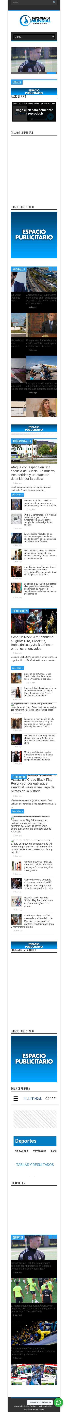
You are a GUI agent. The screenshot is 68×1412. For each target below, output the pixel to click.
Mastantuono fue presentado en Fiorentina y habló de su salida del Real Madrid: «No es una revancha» (33, 1307)
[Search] (54, 2)
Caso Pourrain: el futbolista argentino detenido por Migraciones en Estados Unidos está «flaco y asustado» (33, 59)
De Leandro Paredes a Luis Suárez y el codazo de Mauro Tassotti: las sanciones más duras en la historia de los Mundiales (33, 1286)
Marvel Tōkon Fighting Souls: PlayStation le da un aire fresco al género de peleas (38, 901)
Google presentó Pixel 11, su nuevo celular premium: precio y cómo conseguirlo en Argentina (38, 866)
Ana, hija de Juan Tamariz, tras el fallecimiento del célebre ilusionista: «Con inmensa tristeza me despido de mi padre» (40, 571)
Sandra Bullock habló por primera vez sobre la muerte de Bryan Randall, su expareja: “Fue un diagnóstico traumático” (40, 692)
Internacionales (22, 441)
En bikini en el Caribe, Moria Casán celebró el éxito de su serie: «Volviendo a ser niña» (38, 676)
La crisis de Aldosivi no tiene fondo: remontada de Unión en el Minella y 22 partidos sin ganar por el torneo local (31, 1266)
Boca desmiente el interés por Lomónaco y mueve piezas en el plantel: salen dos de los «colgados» (34, 1350)
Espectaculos (20, 611)
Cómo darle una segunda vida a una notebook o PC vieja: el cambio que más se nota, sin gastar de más (38, 883)
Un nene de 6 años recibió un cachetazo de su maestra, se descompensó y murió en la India (40, 503)
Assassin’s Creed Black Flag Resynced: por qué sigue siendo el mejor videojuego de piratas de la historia (32, 785)
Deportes (18, 1237)
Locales (17, 82)
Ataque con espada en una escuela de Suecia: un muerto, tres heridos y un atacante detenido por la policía (33, 472)
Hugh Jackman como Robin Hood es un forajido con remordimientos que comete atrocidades (33, 708)
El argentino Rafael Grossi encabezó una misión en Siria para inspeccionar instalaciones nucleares (33, 343)
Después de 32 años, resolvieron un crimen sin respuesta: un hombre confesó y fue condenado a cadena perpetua (40, 554)
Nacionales (19, 269)
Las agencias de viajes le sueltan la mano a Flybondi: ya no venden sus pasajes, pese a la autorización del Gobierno (33, 386)
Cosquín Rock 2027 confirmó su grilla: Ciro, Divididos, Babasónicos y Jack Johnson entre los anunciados (32, 642)
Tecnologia (19, 777)
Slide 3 (34, 73)
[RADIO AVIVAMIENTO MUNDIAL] (34, 24)
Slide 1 (15, 73)
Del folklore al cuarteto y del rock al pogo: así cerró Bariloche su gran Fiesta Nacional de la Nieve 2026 (40, 739)
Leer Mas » (17, 494)
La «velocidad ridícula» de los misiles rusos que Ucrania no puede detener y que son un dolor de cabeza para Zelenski (40, 538)
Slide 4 (43, 73)
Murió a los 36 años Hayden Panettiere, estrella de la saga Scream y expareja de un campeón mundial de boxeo (38, 756)
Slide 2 (24, 73)
